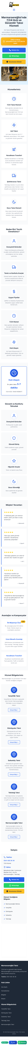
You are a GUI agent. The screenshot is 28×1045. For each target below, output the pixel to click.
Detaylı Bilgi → (14, 710)
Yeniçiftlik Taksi (5, 1009)
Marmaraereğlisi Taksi (7, 1024)
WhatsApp (15, 56)
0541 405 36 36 (9, 860)
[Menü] (14, 10)
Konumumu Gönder (15, 62)
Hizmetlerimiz (5, 991)
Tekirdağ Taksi (5, 1020)
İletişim (3, 998)
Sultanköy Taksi (5, 1016)
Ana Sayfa (4, 987)
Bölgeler (3, 995)
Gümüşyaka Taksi (6, 1013)
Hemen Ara (15, 50)
